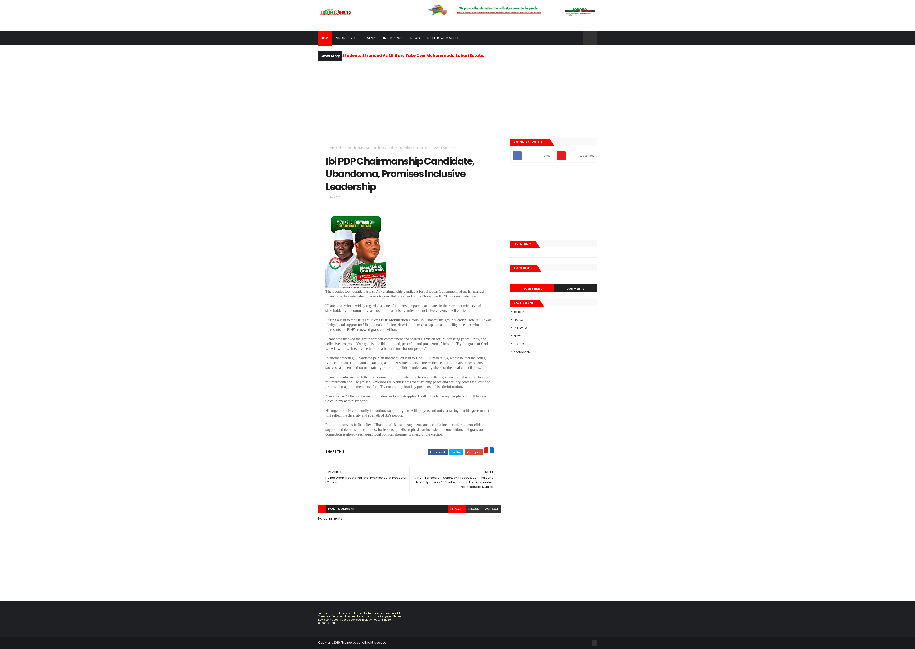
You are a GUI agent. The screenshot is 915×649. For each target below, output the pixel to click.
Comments (575, 289)
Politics (519, 344)
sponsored (522, 352)
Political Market (443, 38)
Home (329, 148)
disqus (473, 509)
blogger (457, 509)
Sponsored (346, 38)
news (518, 336)
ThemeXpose (350, 642)
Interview (521, 328)
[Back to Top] (594, 643)
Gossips (519, 312)
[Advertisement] (457, 98)
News (415, 38)
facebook (491, 509)
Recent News (532, 289)
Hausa (370, 38)
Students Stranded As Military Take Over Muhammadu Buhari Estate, (413, 55)
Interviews (393, 38)
